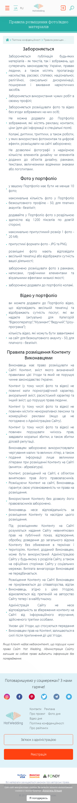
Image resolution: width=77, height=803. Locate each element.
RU (21, 8)
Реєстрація (38, 754)
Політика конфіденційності (26, 39)
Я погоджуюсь (38, 798)
